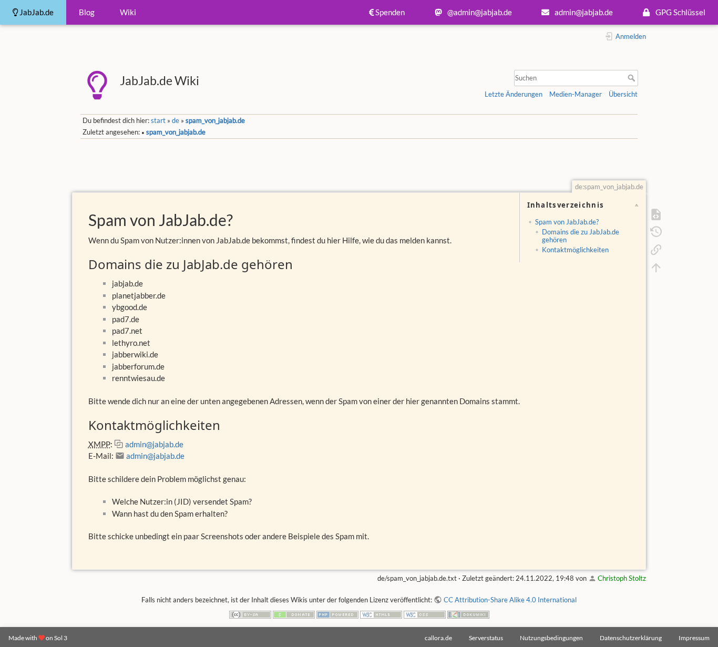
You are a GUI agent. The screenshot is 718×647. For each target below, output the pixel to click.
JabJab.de (36, 12)
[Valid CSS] (425, 613)
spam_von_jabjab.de (215, 120)
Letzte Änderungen (513, 94)
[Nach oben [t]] (655, 266)
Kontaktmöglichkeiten (575, 249)
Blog (87, 12)
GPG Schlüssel (679, 12)
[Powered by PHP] (337, 613)
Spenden (389, 12)
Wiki (128, 12)
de (175, 120)
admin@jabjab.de (583, 12)
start (158, 120)
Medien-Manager (575, 94)
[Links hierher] (655, 249)
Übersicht (623, 94)
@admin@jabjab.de (479, 12)
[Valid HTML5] (381, 613)
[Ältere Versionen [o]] (655, 231)
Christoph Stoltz (622, 578)
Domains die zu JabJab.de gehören (580, 235)
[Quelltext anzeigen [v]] (655, 213)
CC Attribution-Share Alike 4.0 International (510, 599)
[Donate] (294, 613)
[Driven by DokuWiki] (468, 613)
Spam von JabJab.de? (567, 222)
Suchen (633, 77)
